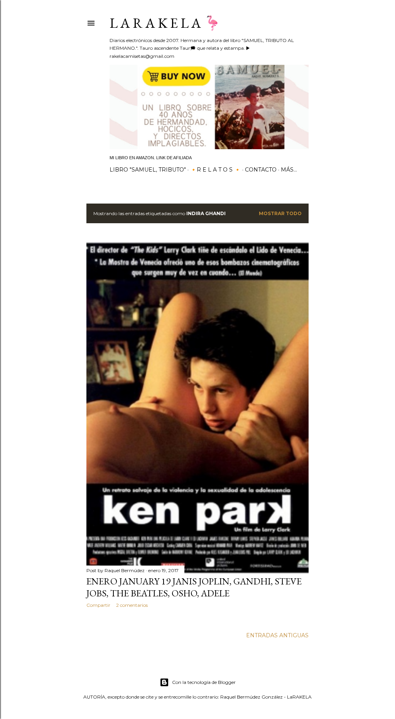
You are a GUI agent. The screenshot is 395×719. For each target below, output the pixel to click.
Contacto (261, 169)
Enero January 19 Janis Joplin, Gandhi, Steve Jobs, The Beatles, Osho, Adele (194, 587)
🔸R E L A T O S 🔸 (215, 169)
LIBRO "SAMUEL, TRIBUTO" (148, 169)
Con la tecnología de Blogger (204, 682)
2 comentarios (132, 605)
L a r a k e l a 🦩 (165, 23)
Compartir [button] (98, 605)
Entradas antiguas (277, 635)
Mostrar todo (280, 213)
